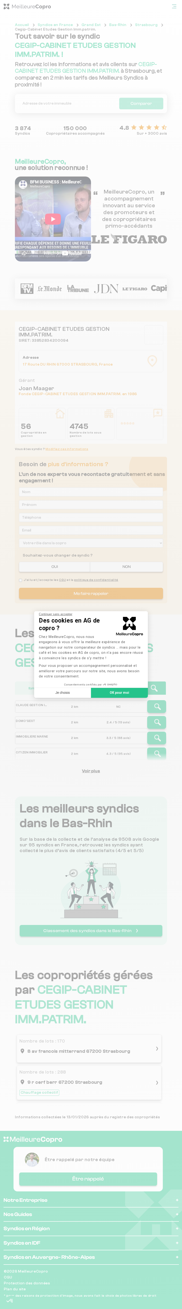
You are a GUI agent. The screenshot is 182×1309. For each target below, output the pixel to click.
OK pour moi (119, 692)
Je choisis (62, 692)
